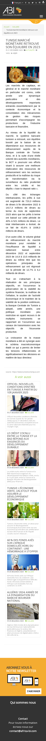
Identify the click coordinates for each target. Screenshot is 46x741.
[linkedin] (29, 2)
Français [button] (18, 2)
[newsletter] (40, 2)
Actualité (15, 27)
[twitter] (32, 2)
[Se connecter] (43, 2)
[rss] (36, 2)
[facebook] (26, 2)
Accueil (6, 27)
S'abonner (33, 691)
